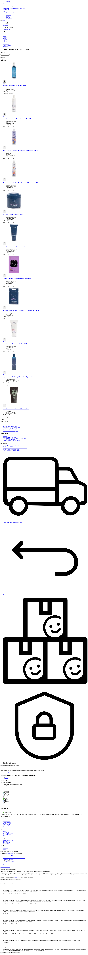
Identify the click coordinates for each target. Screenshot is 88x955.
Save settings (3, 952)
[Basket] (45, 33)
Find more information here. (6, 772)
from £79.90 (14, 8)
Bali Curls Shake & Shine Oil (9, 446)
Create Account (6, 832)
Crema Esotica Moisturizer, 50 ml (16, 409)
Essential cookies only (9, 879)
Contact (4, 849)
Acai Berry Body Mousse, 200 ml (13, 214)
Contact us (8, 17)
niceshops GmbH (9, 853)
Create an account (6, 29)
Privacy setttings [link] (6, 860)
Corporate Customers (7, 826)
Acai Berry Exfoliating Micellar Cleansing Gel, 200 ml (18, 377)
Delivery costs (8, 15)
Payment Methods (6, 821)
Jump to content (6, 2)
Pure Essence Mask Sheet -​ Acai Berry (17, 278)
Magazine (5, 841)
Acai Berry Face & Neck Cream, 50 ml (14, 246)
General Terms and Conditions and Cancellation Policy (14, 858)
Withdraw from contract (5, 867)
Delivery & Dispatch (7, 822)
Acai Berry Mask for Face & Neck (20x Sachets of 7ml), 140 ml (21, 310)
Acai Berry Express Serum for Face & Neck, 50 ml (17, 118)
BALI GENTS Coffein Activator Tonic (11, 445)
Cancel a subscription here (8, 861)
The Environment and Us (8, 840)
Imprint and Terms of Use (8, 855)
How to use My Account (8, 818)
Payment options (9, 16)
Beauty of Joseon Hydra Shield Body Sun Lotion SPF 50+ (15, 448)
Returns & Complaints (7, 823)
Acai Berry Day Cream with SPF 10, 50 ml (15, 343)
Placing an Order (6, 819)
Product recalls (6, 843)
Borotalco (5, 436)
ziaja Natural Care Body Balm (9, 439)
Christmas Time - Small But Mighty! (10, 428)
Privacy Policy (6, 856)
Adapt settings (17, 879)
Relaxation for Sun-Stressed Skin (10, 426)
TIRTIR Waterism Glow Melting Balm (11, 449)
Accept (2, 879)
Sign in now (5, 25)
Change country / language (12, 851)
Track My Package (7, 834)
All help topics (9, 18)
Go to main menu (6, 1)
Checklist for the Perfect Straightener (10, 431)
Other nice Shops (6, 864)
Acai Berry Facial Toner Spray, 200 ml (14, 85)
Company (5, 863)
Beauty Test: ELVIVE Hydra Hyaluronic (11, 427)
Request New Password (8, 833)
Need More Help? (6, 825)
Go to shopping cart (7, 3)
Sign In (4, 831)
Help (4, 11)
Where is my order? (10, 12)
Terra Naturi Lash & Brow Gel (9, 437)
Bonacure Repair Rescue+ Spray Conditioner (12, 450)
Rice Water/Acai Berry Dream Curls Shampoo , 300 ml (20, 150)
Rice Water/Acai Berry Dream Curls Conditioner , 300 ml (21, 182)
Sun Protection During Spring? (9, 429)
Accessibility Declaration (8, 859)
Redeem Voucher (6, 835)
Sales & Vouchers (6, 824)
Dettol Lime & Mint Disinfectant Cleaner (11, 440)
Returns (7, 13)
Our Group (5, 848)
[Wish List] (4, 31)
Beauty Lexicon (6, 842)
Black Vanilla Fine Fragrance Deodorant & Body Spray (14, 438)
